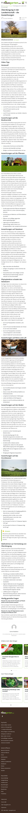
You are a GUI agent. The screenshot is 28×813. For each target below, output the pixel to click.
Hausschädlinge (4, 778)
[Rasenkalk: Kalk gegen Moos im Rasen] (11, 649)
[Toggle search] (26, 2)
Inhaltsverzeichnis (10, 40)
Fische (2, 754)
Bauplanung (3, 789)
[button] (11, 670)
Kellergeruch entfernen (6, 733)
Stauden (3, 770)
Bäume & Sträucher (5, 750)
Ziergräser (3, 759)
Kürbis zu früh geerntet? (6, 727)
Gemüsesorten (4, 757)
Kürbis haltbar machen (6, 725)
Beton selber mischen (6, 736)
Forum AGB (3, 802)
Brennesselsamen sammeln (7, 740)
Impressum (3, 807)
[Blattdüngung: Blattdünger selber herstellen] (11, 682)
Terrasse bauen (4, 787)
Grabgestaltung (4, 780)
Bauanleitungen (4, 784)
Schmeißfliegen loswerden (7, 738)
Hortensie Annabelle (5, 742)
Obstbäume (3, 763)
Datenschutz (4, 799)
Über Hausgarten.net (5, 804)
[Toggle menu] (2, 2)
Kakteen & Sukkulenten (6, 761)
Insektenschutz (4, 782)
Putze (2, 791)
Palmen (2, 766)
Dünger (10, 5)
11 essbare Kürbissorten (6, 729)
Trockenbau (3, 793)
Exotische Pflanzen (5, 752)
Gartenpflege (5, 5)
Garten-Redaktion (8, 18)
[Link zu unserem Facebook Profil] (2, 716)
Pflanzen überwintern (5, 768)
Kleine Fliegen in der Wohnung (8, 731)
